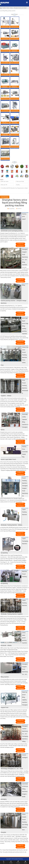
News (11, 7)
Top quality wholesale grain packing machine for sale (14, 852)
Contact (18, 862)
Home (7, 7)
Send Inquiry (20, 246)
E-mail (11, 862)
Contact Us (20, 243)
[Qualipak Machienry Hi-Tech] (5, 2)
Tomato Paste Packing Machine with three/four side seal (14, 850)
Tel (3, 862)
